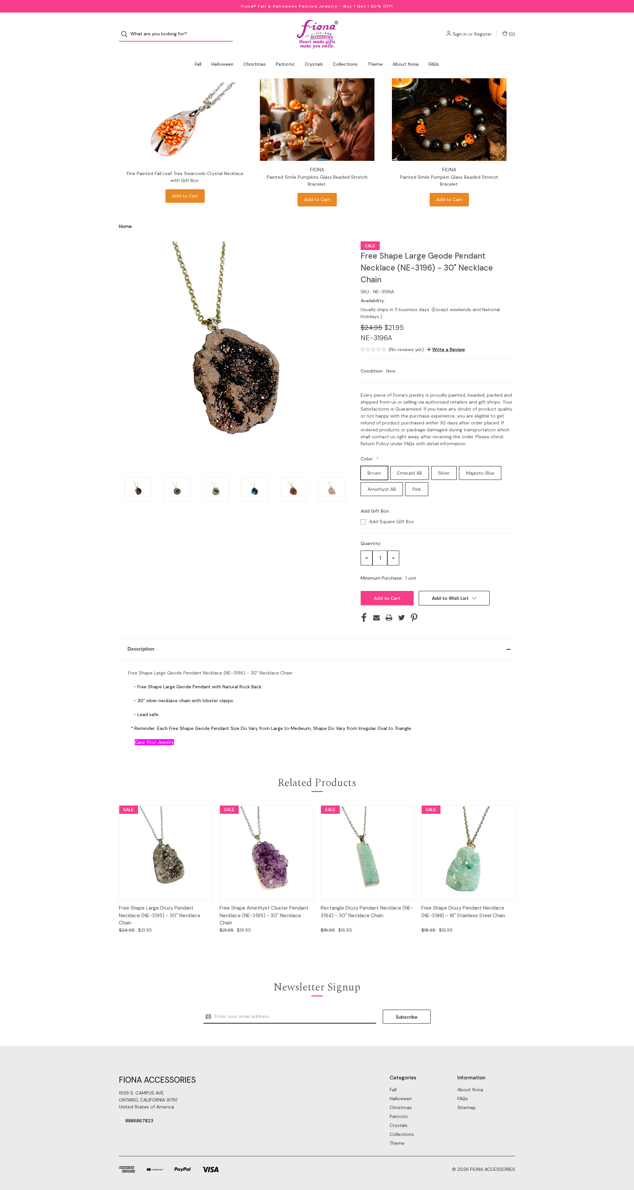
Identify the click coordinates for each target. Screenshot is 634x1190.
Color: (368, 459)
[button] (317, 649)
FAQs (434, 64)
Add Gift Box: (376, 511)
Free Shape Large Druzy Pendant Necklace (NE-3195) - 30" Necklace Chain (159, 915)
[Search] (126, 34)
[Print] (389, 617)
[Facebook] (364, 617)
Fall (198, 64)
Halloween (222, 64)
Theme (375, 64)
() (511, 34)
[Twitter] (401, 617)
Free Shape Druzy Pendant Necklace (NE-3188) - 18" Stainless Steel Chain (463, 912)
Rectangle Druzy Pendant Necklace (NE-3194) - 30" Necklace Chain (367, 912)
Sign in (460, 34)
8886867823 (139, 1121)
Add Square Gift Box (391, 521)
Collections (345, 64)
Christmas (254, 64)
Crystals (314, 64)
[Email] (376, 617)
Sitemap (466, 1107)
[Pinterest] (414, 617)
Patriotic (285, 64)
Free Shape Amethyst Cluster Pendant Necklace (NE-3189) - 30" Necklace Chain (264, 915)
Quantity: (371, 543)
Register (483, 34)
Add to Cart (185, 196)
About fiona (406, 64)
